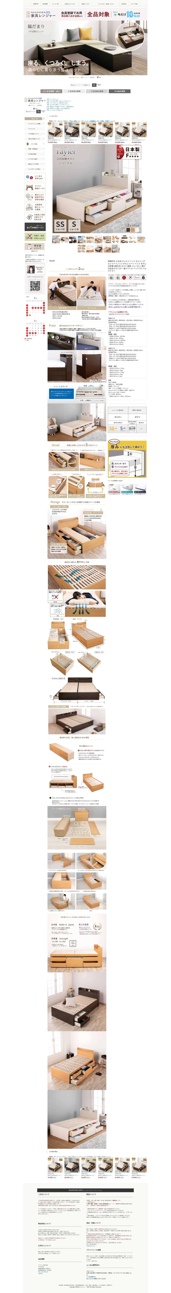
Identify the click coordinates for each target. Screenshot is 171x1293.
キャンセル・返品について (106, 4)
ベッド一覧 (55, 4)
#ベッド (60, 121)
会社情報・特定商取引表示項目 (66, 1285)
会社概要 (45, 4)
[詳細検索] (98, 85)
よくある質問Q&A (90, 1276)
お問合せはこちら (90, 1245)
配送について (86, 4)
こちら (49, 1253)
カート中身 (134, 4)
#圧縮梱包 (93, 121)
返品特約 (95, 1285)
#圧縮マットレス (110, 121)
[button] (49, 133)
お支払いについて (70, 4)
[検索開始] (94, 85)
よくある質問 (102, 1285)
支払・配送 (89, 1285)
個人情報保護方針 (80, 1285)
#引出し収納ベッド (74, 121)
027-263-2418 (44, 1271)
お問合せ (124, 4)
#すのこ (66, 121)
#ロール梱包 (100, 121)
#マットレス (85, 121)
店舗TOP (35, 4)
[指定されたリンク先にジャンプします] (85, 74)
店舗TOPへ (109, 1285)
